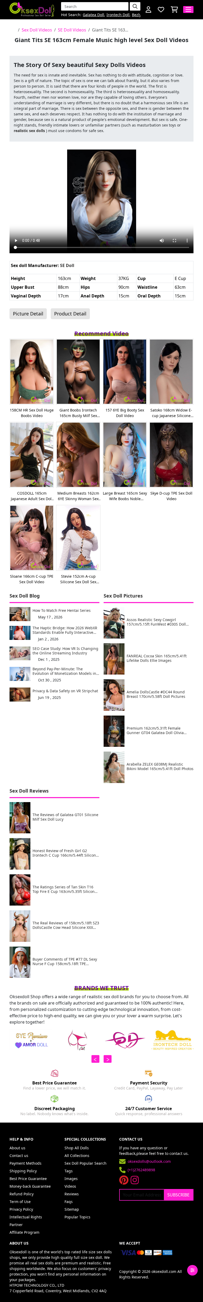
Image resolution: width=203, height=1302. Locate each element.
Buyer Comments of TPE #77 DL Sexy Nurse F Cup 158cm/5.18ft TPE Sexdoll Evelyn (65, 961)
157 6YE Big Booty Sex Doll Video (124, 413)
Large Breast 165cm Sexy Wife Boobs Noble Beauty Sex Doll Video (125, 496)
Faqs (68, 1201)
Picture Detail (28, 313)
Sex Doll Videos (37, 30)
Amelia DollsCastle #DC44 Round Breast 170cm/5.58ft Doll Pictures (156, 694)
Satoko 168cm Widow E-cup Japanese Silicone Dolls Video (171, 413)
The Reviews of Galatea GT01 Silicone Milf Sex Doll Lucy (65, 817)
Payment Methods (25, 1163)
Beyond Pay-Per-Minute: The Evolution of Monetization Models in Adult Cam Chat (64, 671)
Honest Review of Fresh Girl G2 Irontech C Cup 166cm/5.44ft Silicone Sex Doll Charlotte (65, 853)
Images (71, 1178)
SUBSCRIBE (178, 1195)
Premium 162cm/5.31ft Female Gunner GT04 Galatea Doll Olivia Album (155, 730)
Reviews (71, 1193)
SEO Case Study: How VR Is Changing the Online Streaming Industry (65, 651)
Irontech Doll (118, 15)
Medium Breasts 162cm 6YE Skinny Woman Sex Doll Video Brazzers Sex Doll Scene (78, 496)
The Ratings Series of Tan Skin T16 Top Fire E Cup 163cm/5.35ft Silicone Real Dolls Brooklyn (65, 889)
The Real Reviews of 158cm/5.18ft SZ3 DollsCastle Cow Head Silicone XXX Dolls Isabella (66, 925)
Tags (68, 1170)
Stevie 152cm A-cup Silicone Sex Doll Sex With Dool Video (78, 579)
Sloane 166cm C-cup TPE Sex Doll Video (31, 579)
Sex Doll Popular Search (85, 1163)
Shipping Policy (23, 1170)
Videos (70, 1186)
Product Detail (70, 313)
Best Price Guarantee (28, 1178)
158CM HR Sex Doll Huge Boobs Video (32, 413)
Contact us (19, 1155)
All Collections (76, 1155)
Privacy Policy (21, 1209)
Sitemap (71, 1209)
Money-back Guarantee (30, 1186)
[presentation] (95, 1059)
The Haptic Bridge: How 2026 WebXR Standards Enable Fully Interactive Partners (65, 630)
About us (17, 1147)
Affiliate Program (24, 1232)
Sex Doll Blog (25, 596)
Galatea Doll (93, 15)
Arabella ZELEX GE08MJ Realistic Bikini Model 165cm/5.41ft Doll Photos (160, 766)
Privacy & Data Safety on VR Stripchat (65, 691)
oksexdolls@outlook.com (149, 1161)
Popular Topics (77, 1216)
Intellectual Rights (26, 1216)
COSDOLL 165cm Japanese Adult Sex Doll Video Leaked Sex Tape (32, 496)
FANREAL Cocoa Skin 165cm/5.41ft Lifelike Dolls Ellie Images (157, 658)
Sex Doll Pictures (123, 596)
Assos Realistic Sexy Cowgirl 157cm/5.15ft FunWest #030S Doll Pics (156, 622)
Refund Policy (22, 1193)
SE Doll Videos (72, 30)
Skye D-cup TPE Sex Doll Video (171, 496)
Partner (16, 1224)
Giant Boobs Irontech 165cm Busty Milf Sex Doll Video (78, 413)
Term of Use (20, 1201)
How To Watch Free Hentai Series (62, 610)
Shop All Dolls (76, 1147)
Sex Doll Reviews (29, 791)
